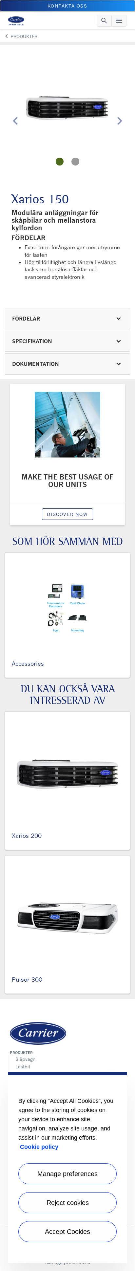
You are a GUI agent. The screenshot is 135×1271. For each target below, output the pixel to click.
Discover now (67, 514)
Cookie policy (39, 1147)
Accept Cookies (67, 1231)
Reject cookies (68, 1202)
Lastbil (22, 1066)
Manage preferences (67, 1173)
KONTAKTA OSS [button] (67, 6)
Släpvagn (25, 1059)
